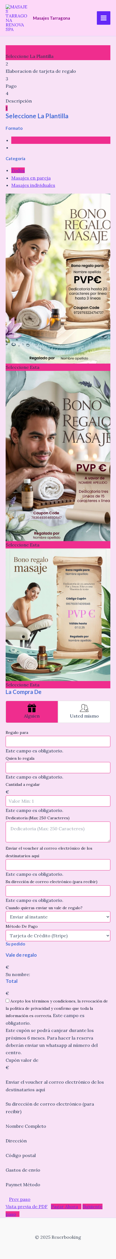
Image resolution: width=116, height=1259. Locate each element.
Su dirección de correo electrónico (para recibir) (51, 881)
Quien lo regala (20, 758)
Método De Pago (22, 926)
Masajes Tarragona (51, 18)
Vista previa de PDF (27, 1206)
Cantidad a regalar (23, 784)
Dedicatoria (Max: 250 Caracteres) (38, 817)
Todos (18, 170)
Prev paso (19, 1199)
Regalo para (17, 732)
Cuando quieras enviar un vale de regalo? (44, 907)
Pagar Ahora (64, 1206)
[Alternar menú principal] (103, 18)
